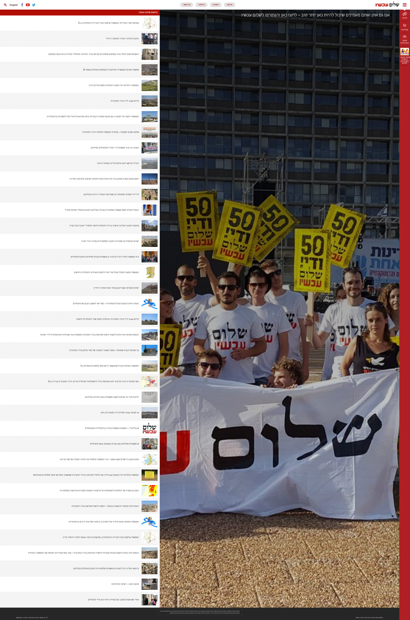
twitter (34, 5)
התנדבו (216, 5)
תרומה (229, 5)
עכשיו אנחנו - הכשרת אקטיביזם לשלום (404, 60)
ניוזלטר (201, 5)
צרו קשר (186, 5)
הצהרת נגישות (360, 617)
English (14, 4)
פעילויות (404, 29)
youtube (28, 5)
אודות (404, 17)
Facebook (22, 5)
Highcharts (19, 617)
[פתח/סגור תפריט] (405, 5)
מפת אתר (367, 617)
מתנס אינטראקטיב (33, 617)
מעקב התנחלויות (404, 41)
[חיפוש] (5, 5)
